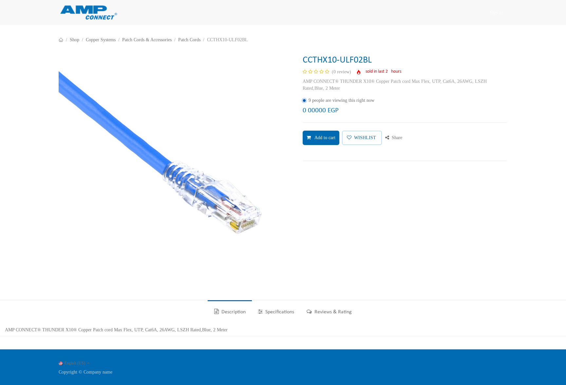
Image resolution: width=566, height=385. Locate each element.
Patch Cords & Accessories (147, 39)
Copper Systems (101, 39)
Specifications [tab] (279, 312)
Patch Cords (189, 39)
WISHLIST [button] (365, 137)
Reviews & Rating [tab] (332, 312)
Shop (74, 39)
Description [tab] (233, 312)
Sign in (496, 12)
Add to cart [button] (324, 137)
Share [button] (396, 137)
